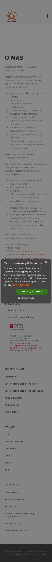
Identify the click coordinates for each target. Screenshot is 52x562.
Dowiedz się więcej (20, 284)
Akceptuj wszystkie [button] (32, 291)
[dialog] (26, 281)
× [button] (46, 262)
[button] (26, 298)
